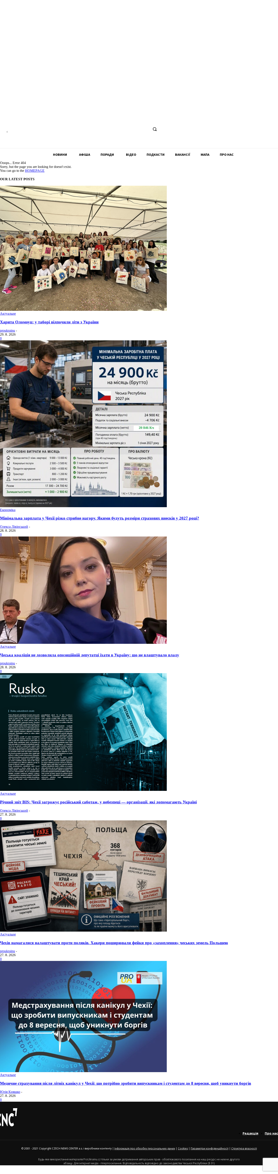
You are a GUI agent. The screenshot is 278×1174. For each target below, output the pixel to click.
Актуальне (8, 313)
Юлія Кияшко (10, 1092)
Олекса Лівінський (14, 526)
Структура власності (244, 1148)
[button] (154, 129)
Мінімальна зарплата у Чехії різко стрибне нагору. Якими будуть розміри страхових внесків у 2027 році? (99, 518)
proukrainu (7, 330)
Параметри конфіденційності (209, 1148)
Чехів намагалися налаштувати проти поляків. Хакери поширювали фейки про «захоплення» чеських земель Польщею (114, 943)
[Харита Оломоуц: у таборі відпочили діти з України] (83, 309)
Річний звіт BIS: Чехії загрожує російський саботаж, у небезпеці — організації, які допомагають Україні (98, 802)
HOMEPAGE (35, 170)
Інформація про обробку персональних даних (144, 1148)
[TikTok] (137, 129)
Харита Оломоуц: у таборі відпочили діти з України (49, 322)
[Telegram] (129, 129)
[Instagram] (121, 129)
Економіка (7, 510)
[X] (145, 129)
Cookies (183, 1148)
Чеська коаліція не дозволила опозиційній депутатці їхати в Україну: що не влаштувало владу (89, 655)
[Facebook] (113, 129)
